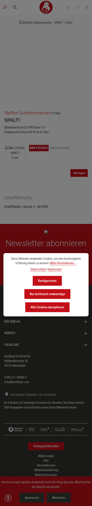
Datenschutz (38, 269)
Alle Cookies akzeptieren (47, 307)
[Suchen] (14, 7)
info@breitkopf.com (16, 382)
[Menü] (5, 7)
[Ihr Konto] (68, 7)
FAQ (46, 461)
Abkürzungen (46, 456)
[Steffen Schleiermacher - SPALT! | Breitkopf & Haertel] (45, 22)
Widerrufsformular (46, 475)
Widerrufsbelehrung (46, 470)
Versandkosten (46, 465)
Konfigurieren (47, 281)
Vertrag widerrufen (46, 446)
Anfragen (79, 173)
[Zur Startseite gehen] (46, 7)
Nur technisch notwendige (47, 294)
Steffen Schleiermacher (27, 112)
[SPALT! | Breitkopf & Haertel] (15, 153)
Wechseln (58, 498)
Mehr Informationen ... (63, 263)
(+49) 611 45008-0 (15, 377)
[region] (46, 60)
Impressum (55, 269)
